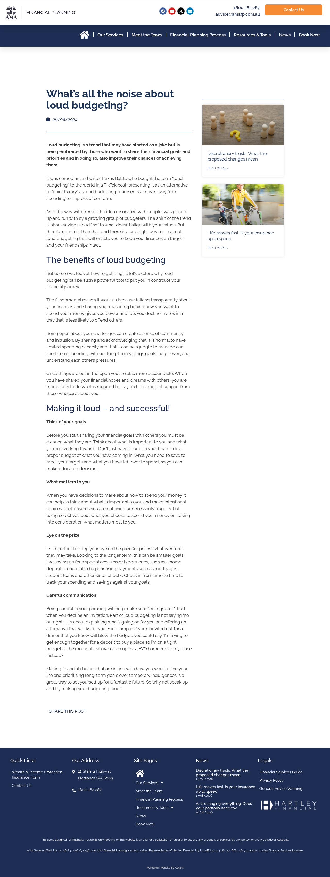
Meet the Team (146, 34)
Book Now (309, 34)
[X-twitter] (181, 11)
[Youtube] (172, 11)
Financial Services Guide (281, 772)
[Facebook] (163, 11)
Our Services (110, 34)
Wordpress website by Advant (165, 867)
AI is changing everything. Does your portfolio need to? (224, 806)
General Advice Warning (280, 788)
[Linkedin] (190, 11)
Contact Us (21, 785)
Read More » (218, 168)
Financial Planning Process (198, 34)
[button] (137, 711)
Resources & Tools (252, 34)
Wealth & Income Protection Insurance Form (37, 775)
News (285, 34)
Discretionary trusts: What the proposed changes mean (222, 772)
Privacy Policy (271, 780)
